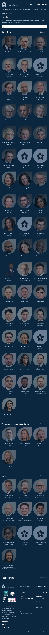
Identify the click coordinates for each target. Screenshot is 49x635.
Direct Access (21, 9)
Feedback (4, 624)
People (6, 9)
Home (3, 9)
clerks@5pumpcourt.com (26, 598)
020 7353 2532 (40, 598)
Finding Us (39, 607)
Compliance (5, 621)
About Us (45, 9)
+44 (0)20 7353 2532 (40, 4)
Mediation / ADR (28, 9)
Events (41, 9)
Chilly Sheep (44, 631)
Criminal (16, 9)
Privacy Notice (5, 627)
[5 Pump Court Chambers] (9, 4)
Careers (34, 9)
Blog (38, 9)
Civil (9, 9)
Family (12, 9)
